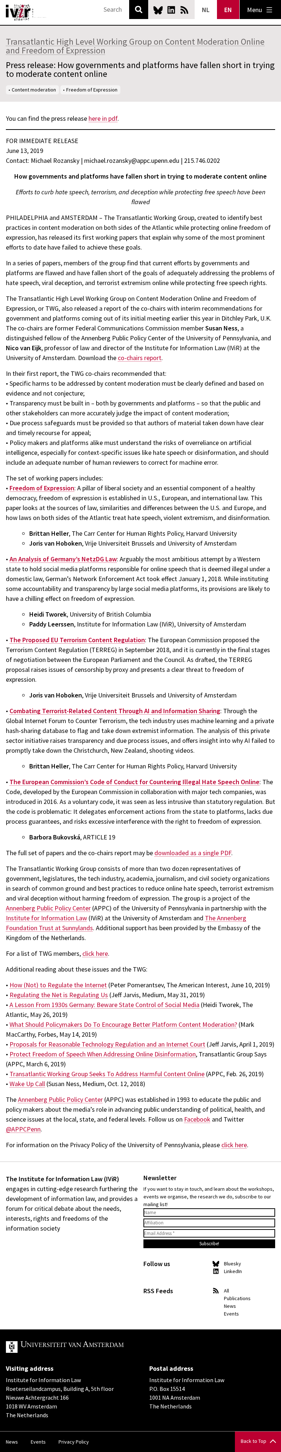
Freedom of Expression (91, 89)
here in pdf (103, 118)
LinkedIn (171, 10)
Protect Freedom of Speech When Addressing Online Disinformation (103, 1054)
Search (138, 9)
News (230, 1306)
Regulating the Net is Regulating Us (59, 995)
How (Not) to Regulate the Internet (58, 985)
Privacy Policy (74, 1441)
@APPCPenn (23, 1129)
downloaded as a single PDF (192, 853)
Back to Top (253, 1441)
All (226, 1290)
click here (95, 953)
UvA (91, 1347)
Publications (237, 1298)
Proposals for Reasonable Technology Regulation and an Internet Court (107, 1044)
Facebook (197, 1119)
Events (231, 1313)
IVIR (26, 12)
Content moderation (34, 89)
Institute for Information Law (46, 918)
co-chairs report (139, 357)
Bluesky (158, 10)
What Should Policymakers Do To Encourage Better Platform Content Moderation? (123, 1024)
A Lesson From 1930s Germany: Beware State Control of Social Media (104, 1004)
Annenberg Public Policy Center (48, 908)
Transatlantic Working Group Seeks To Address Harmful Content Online (107, 1074)
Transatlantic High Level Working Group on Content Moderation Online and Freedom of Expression (135, 46)
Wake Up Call (27, 1083)
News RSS (184, 10)
